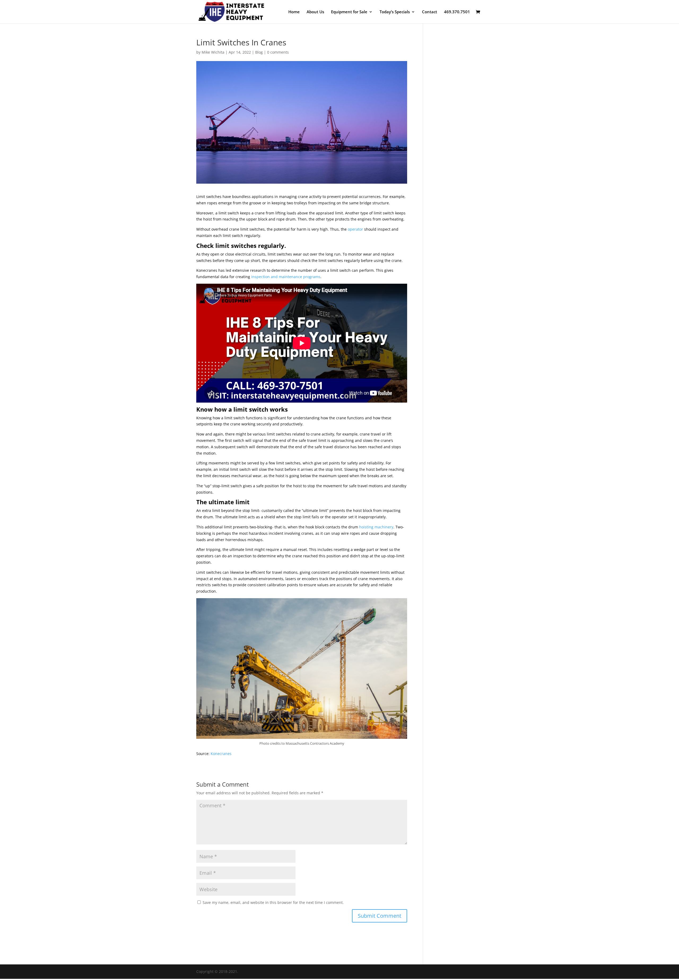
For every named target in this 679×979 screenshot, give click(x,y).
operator (355, 229)
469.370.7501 (457, 12)
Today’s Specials (395, 12)
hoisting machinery (376, 526)
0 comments (278, 52)
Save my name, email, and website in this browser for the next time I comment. (273, 902)
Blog (259, 52)
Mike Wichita (213, 52)
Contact (429, 12)
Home (294, 12)
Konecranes (221, 753)
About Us (315, 12)
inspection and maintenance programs (285, 276)
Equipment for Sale (349, 12)
